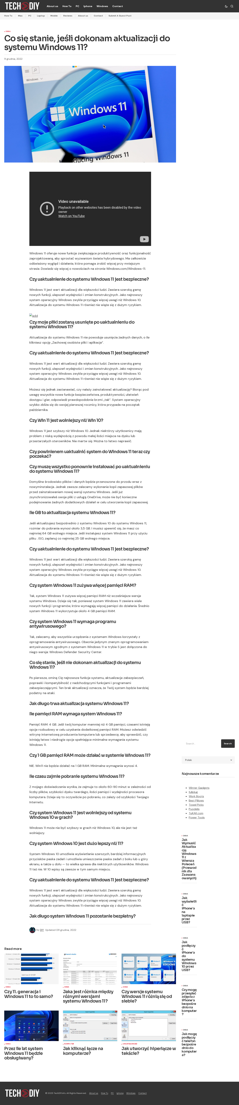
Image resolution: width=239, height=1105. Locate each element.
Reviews (67, 15)
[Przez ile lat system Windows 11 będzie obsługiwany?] (31, 1025)
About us (83, 15)
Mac (20, 15)
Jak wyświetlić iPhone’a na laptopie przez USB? (189, 910)
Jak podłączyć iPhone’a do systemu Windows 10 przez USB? (189, 956)
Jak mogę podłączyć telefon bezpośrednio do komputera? (189, 1044)
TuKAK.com (196, 813)
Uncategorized (130, 1044)
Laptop (41, 15)
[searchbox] (201, 743)
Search (228, 743)
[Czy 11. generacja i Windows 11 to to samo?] (31, 969)
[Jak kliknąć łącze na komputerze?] (90, 1025)
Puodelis (194, 809)
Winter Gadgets (199, 788)
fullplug (193, 792)
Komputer (69, 1044)
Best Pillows (196, 800)
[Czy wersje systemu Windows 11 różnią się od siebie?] (149, 969)
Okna (7, 32)
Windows (131, 1093)
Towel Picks (196, 805)
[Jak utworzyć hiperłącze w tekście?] (149, 1025)
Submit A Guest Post (120, 15)
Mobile (54, 15)
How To (8, 15)
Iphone (120, 1093)
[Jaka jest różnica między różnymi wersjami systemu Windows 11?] (90, 969)
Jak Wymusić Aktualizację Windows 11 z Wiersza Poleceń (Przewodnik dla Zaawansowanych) (189, 859)
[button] (226, 6)
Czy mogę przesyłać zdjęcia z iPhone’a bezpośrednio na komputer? (189, 1002)
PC (29, 15)
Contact (98, 15)
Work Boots (196, 796)
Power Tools (197, 817)
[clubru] (33, 316)
